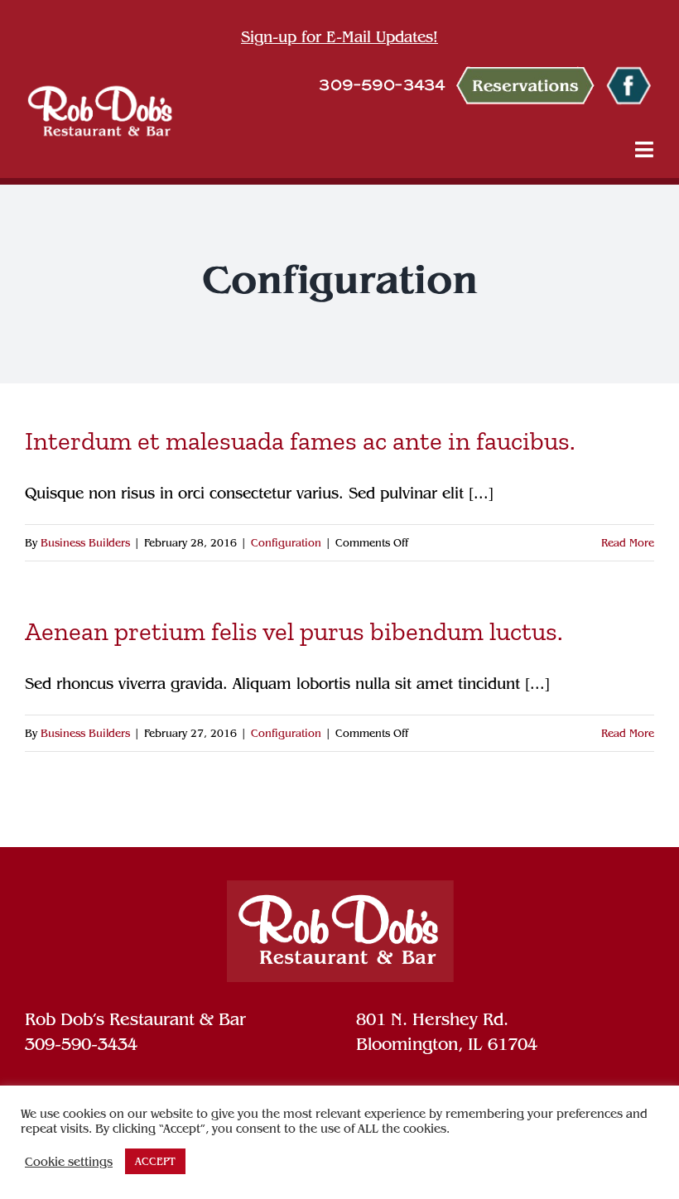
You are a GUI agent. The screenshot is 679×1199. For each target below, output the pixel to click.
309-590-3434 (81, 1044)
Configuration (286, 543)
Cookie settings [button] (69, 1161)
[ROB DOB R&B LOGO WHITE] (100, 110)
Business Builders (85, 543)
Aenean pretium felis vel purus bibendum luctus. (294, 631)
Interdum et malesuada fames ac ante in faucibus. (300, 441)
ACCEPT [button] (155, 1161)
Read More (627, 543)
